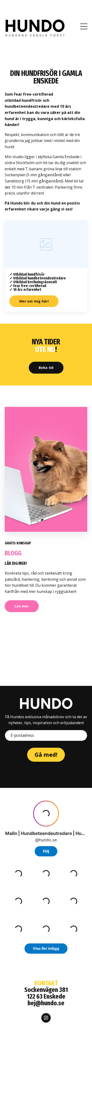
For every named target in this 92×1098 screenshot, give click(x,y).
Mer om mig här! (34, 301)
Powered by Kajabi (46, 1085)
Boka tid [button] (46, 367)
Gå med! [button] (46, 754)
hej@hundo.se (46, 1003)
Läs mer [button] (22, 606)
